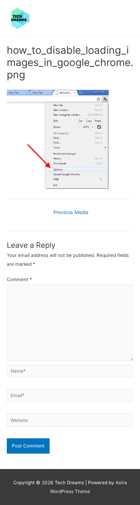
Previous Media (70, 212)
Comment (19, 279)
